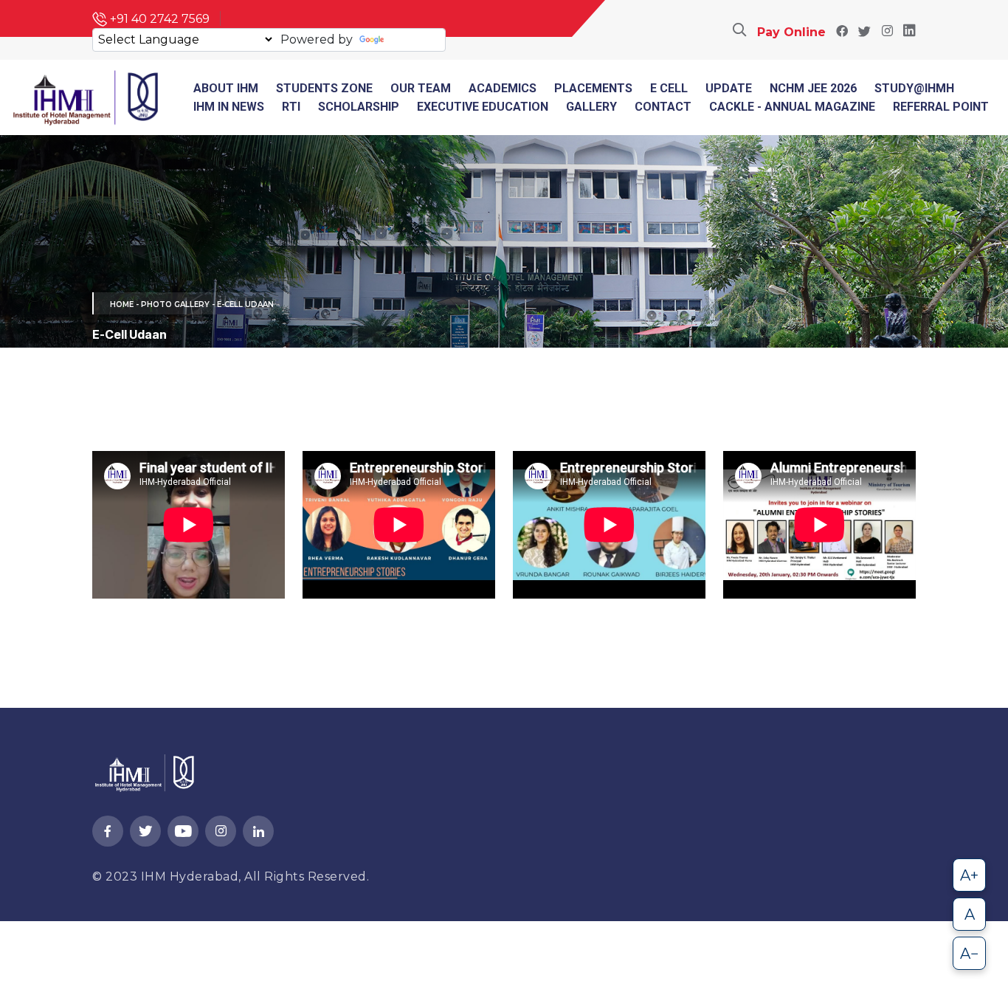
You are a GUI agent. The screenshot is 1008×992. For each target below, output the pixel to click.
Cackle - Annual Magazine (792, 107)
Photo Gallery (175, 304)
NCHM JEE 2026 (813, 88)
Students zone (324, 88)
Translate (415, 39)
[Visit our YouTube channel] (183, 832)
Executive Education (482, 107)
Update (728, 88)
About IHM (225, 88)
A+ (969, 875)
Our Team (420, 88)
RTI (291, 107)
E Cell (669, 88)
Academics (502, 88)
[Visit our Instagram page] (887, 32)
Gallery (591, 107)
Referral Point (941, 107)
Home (122, 304)
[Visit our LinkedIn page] (909, 32)
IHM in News (228, 107)
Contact (663, 107)
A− (969, 953)
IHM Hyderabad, (193, 876)
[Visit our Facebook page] (842, 32)
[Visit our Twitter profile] (864, 32)
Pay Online (791, 32)
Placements (593, 88)
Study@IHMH (914, 88)
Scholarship (358, 107)
